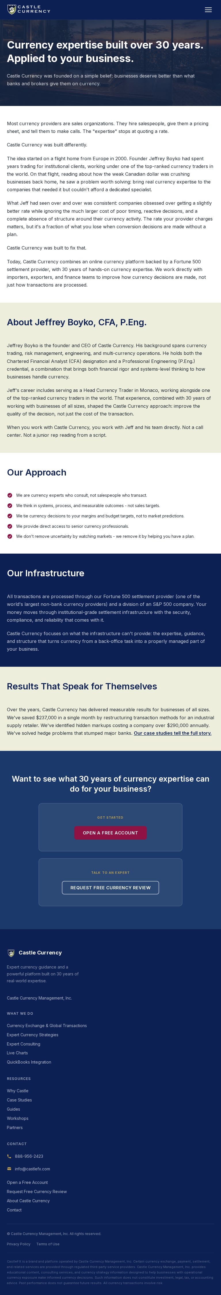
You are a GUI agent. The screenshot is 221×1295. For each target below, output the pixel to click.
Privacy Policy (19, 1244)
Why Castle (17, 1090)
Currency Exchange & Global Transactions (47, 1025)
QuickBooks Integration (29, 1062)
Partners (15, 1127)
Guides (13, 1109)
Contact (14, 1209)
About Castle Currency (28, 1200)
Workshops (17, 1118)
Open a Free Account (110, 833)
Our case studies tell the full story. (173, 733)
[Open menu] (208, 9)
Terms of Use (48, 1244)
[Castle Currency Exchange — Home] (29, 10)
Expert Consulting (23, 1043)
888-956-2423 (29, 1156)
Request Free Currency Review (111, 887)
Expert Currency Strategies (32, 1034)
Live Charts (17, 1052)
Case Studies (19, 1099)
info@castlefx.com (32, 1168)
